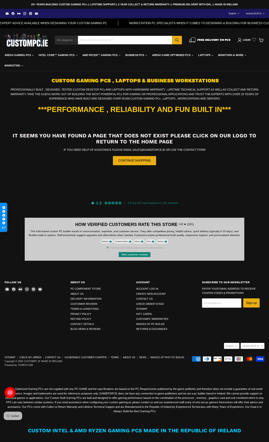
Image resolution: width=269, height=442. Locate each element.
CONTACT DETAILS (82, 324)
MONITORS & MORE (231, 55)
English (232, 13)
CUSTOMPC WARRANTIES (152, 318)
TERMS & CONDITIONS (84, 308)
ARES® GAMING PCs (18, 55)
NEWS (142, 357)
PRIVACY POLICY (80, 313)
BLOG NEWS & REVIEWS (85, 328)
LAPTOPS (204, 55)
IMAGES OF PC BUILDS (150, 324)
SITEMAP (141, 308)
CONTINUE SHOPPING (134, 160)
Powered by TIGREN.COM (19, 365)
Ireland (253, 13)
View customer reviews (134, 254)
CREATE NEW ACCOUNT (151, 293)
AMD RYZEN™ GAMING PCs (100, 55)
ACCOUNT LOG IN (147, 288)
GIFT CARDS (144, 313)
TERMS (115, 357)
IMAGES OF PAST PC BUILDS (167, 357)
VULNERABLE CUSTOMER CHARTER (85, 357)
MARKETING (13, 65)
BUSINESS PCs (135, 55)
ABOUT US (76, 293)
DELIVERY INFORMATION (86, 298)
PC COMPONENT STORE (85, 288)
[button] (3, 217)
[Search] (177, 40)
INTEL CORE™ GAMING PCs (57, 55)
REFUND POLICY (80, 318)
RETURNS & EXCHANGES (151, 328)
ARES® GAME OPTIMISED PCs (171, 55)
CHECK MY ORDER (30, 357)
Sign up (251, 303)
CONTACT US (144, 298)
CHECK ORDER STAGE (150, 303)
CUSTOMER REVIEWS (83, 303)
